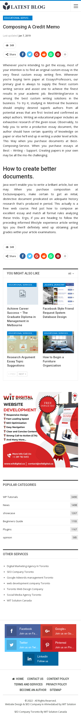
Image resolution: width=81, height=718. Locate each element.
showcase (9, 513)
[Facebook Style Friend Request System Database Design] (58, 294)
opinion (7, 537)
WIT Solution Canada (19, 600)
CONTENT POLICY (58, 678)
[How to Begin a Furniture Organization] (58, 342)
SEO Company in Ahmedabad (41, 704)
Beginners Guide (13, 521)
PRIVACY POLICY (56, 684)
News (6, 505)
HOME (20, 678)
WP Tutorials (10, 497)
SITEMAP (55, 690)
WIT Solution (69, 704)
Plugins (7, 529)
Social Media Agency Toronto (24, 594)
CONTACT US (35, 678)
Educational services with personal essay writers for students (18, 18)
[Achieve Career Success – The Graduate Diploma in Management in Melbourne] (22, 294)
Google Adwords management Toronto (30, 577)
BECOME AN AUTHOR (33, 690)
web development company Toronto (28, 583)
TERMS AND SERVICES (28, 684)
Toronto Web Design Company (25, 589)
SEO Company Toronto (20, 572)
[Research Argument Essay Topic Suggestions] (22, 342)
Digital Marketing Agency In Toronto (28, 566)
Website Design (13, 704)
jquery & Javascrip (54, 285)
